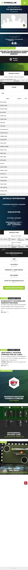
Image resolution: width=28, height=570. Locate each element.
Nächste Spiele (14, 73)
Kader (14, 87)
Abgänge (2, 87)
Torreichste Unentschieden (26, 232)
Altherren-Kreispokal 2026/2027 (14, 204)
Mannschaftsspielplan (2, 73)
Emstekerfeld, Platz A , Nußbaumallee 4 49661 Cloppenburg (14, 223)
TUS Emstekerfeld (14, 253)
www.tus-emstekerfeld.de (14, 280)
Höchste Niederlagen (2, 232)
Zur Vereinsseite (14, 11)
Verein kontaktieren (14, 287)
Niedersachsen (17, 7)
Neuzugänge (26, 87)
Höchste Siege (14, 232)
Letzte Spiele (26, 73)
